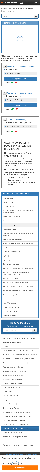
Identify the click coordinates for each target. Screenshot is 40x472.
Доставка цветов (9, 206)
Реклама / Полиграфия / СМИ (13, 404)
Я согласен (20, 467)
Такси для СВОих (7, 454)
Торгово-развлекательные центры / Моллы (18, 291)
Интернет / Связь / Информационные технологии (20, 354)
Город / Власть (8, 346)
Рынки (5, 247)
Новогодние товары (10, 229)
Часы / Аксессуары (9, 303)
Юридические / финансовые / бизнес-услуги (18, 445)
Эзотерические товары (11, 307)
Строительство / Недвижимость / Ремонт (17, 416)
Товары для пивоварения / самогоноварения (18, 268)
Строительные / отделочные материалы (16, 412)
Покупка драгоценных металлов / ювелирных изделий (18, 234)
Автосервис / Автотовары (12, 342)
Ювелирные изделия (10, 315)
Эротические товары (10, 311)
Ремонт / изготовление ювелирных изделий (18, 243)
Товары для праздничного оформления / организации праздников (17, 273)
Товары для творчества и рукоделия (15, 282)
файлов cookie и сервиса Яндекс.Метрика (19, 461)
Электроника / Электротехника (13, 441)
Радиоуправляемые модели (12, 239)
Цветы (5, 299)
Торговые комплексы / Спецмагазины (16, 428)
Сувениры (6, 256)
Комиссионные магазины (11, 217)
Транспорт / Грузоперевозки (12, 432)
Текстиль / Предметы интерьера (14, 420)
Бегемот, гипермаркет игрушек (20, 93)
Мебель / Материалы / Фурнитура (14, 371)
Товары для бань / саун (11, 264)
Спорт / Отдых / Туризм (11, 408)
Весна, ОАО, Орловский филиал (21, 66)
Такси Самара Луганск (18, 454)
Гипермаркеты (8, 202)
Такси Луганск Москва (31, 454)
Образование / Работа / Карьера (14, 387)
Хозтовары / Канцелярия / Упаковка (15, 437)
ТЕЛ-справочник (10, 2)
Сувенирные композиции (11, 252)
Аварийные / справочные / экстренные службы (19, 338)
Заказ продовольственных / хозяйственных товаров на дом (18, 211)
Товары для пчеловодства (12, 278)
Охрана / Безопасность (11, 396)
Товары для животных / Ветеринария (16, 424)
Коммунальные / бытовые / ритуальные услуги (19, 359)
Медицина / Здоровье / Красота (13, 375)
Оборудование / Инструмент (12, 383)
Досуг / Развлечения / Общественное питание (18, 350)
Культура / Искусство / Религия (13, 367)
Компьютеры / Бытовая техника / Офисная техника (20, 363)
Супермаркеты (8, 260)
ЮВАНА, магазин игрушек (18, 119)
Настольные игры (10, 225)
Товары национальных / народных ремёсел (18, 287)
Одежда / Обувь (8, 391)
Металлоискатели (9, 221)
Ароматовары (8, 198)
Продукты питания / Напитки (13, 400)
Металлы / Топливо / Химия (12, 379)
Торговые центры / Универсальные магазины (18, 295)
